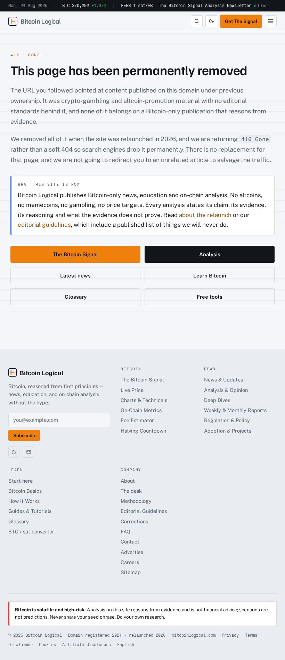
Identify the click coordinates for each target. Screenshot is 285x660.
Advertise (132, 552)
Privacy (230, 635)
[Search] (197, 21)
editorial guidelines (44, 224)
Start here (20, 481)
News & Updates (223, 380)
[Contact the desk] (28, 452)
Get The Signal (241, 21)
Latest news (75, 276)
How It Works (24, 501)
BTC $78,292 (84, 5)
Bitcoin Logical (41, 373)
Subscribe (24, 435)
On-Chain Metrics (141, 410)
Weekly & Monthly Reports (235, 410)
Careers (130, 562)
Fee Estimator (137, 420)
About (128, 481)
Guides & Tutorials (29, 511)
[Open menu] (271, 21)
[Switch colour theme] (211, 21)
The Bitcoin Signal (181, 5)
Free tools (209, 297)
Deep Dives (217, 400)
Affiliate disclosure (86, 644)
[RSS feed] (13, 452)
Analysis (215, 5)
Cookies (47, 644)
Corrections (134, 521)
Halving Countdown (143, 431)
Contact (130, 542)
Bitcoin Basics (25, 491)
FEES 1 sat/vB (137, 5)
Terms (251, 635)
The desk (131, 491)
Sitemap (131, 572)
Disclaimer (20, 644)
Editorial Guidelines (144, 511)
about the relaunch (205, 214)
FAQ (125, 531)
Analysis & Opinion (226, 390)
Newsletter (239, 5)
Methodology (136, 501)
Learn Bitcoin (209, 276)
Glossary (76, 297)
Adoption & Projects (227, 431)
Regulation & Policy (227, 420)
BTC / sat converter (31, 531)
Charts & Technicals (144, 400)
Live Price (132, 390)
